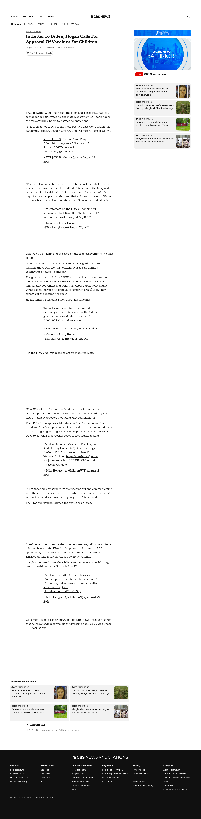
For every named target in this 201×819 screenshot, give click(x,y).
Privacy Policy (139, 770)
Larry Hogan (37, 724)
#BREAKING (52, 139)
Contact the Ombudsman (175, 790)
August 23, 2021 (79, 227)
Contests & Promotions (82, 778)
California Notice (141, 774)
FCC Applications (110, 778)
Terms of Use (139, 782)
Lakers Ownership (18, 782)
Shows (51, 17)
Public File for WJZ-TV (112, 770)
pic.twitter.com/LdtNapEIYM (73, 217)
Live (41, 16)
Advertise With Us (80, 782)
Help (165, 782)
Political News (17, 770)
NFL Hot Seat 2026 (19, 778)
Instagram (45, 778)
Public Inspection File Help (115, 774)
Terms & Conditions (81, 786)
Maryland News (33, 31)
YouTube (45, 770)
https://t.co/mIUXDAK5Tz (80, 328)
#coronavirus (59, 460)
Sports (54, 24)
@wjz (46, 460)
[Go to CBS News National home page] (100, 16)
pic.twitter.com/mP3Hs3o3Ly (62, 591)
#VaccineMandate (55, 464)
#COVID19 (75, 575)
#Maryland (88, 460)
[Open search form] (188, 16)
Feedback (168, 786)
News (31, 24)
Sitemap (75, 790)
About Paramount (171, 770)
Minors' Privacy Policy (143, 786)
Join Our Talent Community (176, 778)
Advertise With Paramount (175, 774)
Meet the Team (79, 770)
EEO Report (107, 782)
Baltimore (16, 24)
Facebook (45, 774)
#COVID (74, 460)
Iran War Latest (17, 774)
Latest (14, 17)
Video (65, 24)
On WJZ (75, 24)
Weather (42, 24)
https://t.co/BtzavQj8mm (82, 456)
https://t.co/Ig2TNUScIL (58, 151)
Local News (28, 17)
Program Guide (79, 774)
